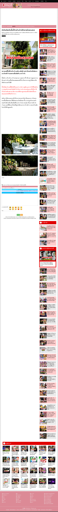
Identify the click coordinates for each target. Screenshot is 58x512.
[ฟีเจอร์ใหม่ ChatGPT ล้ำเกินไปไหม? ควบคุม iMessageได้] (33, 459)
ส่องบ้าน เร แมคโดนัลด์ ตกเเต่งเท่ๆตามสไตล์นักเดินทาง (33, 486)
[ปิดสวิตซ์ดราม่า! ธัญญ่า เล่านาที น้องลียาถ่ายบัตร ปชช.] (43, 202)
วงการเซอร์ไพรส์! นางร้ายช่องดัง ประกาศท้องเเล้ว (51, 371)
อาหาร (30, 1)
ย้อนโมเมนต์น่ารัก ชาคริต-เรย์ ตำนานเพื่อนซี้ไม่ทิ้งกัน (51, 392)
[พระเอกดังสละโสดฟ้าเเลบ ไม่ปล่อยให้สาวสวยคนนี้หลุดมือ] (43, 271)
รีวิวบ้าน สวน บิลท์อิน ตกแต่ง (15, 32)
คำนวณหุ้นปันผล (48, 499)
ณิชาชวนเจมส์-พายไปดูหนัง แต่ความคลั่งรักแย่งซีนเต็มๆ (51, 435)
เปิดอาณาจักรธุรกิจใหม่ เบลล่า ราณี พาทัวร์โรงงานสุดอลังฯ (51, 65)
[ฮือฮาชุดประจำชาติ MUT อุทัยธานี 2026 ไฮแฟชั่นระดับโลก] (43, 357)
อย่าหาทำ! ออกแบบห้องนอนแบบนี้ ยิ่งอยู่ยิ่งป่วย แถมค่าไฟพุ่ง (51, 235)
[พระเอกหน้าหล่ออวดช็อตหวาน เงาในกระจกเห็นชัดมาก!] (48, 255)
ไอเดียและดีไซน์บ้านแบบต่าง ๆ (28, 32)
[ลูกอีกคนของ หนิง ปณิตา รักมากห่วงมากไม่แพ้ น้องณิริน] (6, 459)
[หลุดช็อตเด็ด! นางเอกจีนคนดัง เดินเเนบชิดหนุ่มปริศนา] (43, 209)
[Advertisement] (29, 16)
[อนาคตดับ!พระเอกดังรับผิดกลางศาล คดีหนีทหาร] (51, 459)
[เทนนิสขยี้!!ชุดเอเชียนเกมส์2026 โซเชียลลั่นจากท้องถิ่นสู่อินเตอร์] (43, 123)
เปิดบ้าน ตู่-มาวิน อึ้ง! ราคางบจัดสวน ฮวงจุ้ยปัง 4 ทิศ (51, 421)
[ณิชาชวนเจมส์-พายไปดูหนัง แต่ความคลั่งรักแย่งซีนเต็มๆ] (43, 436)
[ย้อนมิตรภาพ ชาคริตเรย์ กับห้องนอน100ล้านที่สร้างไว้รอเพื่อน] (43, 378)
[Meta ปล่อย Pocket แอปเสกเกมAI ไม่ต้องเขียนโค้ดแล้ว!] (51, 481)
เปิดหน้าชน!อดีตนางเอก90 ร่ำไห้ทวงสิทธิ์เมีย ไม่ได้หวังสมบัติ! (51, 109)
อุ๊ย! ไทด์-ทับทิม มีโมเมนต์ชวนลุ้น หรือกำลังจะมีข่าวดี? (51, 285)
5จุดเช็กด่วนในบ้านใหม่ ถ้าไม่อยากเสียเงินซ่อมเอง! (51, 227)
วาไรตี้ (4, 499)
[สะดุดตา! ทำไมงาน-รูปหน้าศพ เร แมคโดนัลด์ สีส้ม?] (43, 335)
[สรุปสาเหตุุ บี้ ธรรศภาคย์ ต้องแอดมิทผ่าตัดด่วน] (42, 448)
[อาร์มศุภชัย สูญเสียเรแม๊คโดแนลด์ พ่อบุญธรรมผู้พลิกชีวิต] (43, 102)
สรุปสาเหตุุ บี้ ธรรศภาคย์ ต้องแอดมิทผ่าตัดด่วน (42, 453)
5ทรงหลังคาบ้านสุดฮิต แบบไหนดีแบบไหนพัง (51, 242)
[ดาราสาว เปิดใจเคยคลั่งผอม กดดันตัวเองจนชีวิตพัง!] (51, 448)
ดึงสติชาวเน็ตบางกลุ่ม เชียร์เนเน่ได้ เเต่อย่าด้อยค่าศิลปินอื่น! (51, 59)
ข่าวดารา (4, 1)
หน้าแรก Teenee (6, 493)
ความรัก (32, 493)
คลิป (4, 497)
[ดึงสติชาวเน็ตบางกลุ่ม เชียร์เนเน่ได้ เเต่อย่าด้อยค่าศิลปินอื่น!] (43, 59)
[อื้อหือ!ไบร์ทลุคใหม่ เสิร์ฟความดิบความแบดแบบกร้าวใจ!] (43, 314)
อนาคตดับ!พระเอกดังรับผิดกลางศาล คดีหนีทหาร (51, 464)
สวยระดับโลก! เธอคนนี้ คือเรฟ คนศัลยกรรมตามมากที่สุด (51, 407)
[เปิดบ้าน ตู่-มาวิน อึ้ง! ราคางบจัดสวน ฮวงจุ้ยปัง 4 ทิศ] (43, 421)
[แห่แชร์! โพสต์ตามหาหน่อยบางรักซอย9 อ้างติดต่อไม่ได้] (15, 470)
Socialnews (37, 1)
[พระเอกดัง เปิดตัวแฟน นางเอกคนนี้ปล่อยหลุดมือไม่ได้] (24, 481)
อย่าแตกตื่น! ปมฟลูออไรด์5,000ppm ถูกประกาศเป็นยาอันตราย (51, 180)
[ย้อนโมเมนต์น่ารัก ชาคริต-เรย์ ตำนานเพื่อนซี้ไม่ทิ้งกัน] (43, 393)
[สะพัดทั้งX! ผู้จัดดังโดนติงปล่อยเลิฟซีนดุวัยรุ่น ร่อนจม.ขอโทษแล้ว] (43, 116)
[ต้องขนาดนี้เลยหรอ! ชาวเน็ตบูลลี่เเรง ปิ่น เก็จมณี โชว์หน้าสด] (43, 137)
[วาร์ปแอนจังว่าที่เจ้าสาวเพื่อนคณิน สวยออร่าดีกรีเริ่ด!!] (43, 278)
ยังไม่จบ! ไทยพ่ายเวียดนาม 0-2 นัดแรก (6, 453)
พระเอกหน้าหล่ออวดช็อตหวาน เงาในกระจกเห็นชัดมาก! (46, 264)
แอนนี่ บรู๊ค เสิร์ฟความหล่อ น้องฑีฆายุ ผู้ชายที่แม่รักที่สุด (51, 299)
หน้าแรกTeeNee (6, 32)
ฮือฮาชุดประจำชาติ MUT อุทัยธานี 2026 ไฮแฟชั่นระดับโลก (51, 356)
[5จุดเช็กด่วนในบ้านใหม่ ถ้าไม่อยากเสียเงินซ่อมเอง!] (43, 228)
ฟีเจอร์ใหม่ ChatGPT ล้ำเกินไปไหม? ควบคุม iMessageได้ (33, 464)
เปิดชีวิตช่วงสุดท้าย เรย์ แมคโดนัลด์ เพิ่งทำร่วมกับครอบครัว (51, 216)
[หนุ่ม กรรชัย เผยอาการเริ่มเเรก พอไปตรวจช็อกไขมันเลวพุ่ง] (43, 80)
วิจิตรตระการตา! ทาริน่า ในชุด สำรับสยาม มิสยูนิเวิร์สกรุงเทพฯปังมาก (51, 364)
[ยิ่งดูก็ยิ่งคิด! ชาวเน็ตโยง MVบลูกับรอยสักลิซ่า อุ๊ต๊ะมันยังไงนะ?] (43, 173)
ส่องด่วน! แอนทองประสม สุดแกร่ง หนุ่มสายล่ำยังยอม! (51, 342)
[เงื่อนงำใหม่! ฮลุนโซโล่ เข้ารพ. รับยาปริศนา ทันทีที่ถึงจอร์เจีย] (43, 188)
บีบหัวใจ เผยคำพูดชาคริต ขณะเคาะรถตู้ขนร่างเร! (51, 194)
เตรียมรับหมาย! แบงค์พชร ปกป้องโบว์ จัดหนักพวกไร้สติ (24, 475)
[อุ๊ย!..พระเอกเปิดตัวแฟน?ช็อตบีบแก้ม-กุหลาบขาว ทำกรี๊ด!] (43, 321)
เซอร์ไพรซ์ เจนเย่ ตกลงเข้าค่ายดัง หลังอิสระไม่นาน (24, 464)
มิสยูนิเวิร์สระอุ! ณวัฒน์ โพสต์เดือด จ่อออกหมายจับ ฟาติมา (51, 52)
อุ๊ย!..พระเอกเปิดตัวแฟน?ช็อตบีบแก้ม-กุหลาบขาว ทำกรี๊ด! (51, 321)
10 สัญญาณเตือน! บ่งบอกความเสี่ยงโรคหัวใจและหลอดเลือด (15, 464)
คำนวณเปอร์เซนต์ (48, 496)
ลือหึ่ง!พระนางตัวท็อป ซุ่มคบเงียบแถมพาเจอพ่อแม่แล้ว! (33, 475)
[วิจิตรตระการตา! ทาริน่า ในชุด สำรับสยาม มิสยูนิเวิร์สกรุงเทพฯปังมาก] (43, 364)
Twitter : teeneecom (41, 509)
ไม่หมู (26, 1)
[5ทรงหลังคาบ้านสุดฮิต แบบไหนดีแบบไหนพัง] (43, 242)
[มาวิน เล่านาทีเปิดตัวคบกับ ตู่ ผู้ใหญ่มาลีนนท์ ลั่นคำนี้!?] (42, 481)
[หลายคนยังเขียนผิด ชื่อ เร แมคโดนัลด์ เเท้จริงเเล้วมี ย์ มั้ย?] (43, 145)
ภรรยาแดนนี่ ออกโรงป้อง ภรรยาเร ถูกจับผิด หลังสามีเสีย (51, 159)
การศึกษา (42, 1)
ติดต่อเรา (50, 509)
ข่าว (3, 496)
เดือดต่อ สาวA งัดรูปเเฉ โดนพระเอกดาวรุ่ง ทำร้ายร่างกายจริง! (51, 73)
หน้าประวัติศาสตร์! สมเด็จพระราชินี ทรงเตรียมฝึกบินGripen (51, 87)
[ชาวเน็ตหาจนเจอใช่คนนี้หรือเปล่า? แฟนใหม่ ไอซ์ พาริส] (43, 292)
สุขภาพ (4, 502)
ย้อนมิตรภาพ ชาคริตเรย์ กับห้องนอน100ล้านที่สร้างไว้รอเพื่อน (51, 378)
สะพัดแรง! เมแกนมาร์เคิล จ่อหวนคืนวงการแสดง (24, 453)
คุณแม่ (32, 496)
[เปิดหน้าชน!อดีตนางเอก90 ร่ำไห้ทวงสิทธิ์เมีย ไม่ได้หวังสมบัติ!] (43, 109)
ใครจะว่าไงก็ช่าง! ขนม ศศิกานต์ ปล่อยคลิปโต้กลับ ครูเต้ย (15, 486)
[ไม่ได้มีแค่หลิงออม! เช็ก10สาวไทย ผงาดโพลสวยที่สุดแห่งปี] (43, 428)
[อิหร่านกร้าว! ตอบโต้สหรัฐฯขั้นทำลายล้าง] (42, 459)
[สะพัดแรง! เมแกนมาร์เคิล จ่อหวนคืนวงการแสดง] (24, 448)
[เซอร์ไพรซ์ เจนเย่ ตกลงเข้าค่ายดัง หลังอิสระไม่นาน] (24, 459)
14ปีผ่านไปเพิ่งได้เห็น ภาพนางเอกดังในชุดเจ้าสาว (51, 349)
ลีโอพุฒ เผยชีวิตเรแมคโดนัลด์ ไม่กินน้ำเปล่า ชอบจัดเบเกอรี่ (51, 166)
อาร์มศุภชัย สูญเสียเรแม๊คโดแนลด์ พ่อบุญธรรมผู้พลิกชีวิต (51, 101)
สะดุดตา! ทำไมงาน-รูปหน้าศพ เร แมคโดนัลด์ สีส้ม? (51, 335)
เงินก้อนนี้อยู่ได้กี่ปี (48, 502)
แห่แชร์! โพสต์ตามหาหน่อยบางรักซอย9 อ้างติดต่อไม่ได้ (15, 475)
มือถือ (18, 499)
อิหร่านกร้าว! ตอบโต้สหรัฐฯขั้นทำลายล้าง (42, 464)
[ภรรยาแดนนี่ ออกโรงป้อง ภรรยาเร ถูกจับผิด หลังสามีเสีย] (43, 159)
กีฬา (22, 1)
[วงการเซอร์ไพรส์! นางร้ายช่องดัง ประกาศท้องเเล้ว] (43, 371)
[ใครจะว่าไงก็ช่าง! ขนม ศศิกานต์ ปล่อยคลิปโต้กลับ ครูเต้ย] (15, 481)
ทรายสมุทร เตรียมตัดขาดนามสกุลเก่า (51, 474)
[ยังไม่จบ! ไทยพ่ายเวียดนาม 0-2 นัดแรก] (6, 448)
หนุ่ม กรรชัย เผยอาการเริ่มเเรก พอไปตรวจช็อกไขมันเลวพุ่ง (51, 80)
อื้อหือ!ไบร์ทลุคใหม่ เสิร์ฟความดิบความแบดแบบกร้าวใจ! (51, 313)
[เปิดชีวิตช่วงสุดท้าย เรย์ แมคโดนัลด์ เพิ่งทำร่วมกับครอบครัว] (43, 216)
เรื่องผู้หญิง (19, 502)
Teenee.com (33, 508)
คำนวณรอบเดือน (48, 500)
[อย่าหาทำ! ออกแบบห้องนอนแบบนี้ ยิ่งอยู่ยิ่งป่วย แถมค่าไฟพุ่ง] (43, 235)
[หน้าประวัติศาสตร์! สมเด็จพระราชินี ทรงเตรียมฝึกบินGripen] (43, 87)
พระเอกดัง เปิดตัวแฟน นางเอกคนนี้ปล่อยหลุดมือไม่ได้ (24, 486)
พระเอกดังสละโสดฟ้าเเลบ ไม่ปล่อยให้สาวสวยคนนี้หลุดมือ (51, 270)
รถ (17, 493)
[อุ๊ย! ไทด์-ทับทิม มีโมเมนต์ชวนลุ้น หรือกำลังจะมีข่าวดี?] (43, 285)
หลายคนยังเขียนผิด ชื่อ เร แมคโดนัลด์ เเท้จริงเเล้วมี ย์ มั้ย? (51, 144)
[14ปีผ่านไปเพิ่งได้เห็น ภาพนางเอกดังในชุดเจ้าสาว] (43, 350)
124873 (13, 26)
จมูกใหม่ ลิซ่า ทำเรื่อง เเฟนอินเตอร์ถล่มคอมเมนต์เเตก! (51, 399)
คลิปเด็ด (14, 1)
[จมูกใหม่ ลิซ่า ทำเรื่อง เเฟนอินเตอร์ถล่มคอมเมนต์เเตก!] (43, 400)
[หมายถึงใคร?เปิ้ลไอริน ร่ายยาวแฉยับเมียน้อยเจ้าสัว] (33, 448)
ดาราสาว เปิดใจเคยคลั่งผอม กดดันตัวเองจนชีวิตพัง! (51, 453)
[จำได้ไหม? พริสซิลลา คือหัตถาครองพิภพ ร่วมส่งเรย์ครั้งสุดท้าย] (43, 307)
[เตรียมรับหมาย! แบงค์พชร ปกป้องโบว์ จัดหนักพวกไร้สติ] (24, 470)
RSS (47, 509)
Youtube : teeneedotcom (11, 509)
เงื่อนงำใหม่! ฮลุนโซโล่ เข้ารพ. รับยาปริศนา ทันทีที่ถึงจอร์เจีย (51, 188)
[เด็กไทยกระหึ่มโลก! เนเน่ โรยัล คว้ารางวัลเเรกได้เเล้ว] (43, 152)
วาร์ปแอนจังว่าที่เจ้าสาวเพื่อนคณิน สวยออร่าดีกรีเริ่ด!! (51, 277)
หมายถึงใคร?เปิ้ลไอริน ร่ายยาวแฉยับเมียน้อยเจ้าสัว (33, 453)
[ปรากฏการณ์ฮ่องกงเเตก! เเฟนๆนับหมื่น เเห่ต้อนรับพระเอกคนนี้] (43, 414)
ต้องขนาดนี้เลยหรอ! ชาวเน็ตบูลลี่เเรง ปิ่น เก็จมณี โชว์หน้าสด (51, 137)
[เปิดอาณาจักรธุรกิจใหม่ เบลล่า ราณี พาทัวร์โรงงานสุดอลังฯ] (43, 66)
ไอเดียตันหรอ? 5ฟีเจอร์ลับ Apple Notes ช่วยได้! (6, 486)
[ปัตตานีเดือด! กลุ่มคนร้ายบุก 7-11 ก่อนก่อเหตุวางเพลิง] (48, 38)
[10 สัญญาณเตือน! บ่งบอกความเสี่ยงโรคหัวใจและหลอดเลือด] (15, 459)
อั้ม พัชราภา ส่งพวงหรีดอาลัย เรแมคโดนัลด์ (50, 94)
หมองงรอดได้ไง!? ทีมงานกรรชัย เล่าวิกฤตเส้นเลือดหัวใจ (51, 130)
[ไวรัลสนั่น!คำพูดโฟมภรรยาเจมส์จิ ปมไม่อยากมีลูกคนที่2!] (15, 448)
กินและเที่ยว (19, 500)
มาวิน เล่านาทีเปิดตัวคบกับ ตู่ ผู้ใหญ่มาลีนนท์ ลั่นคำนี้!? (42, 486)
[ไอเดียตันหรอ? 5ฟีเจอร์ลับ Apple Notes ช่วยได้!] (6, 481)
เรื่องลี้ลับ (18, 497)
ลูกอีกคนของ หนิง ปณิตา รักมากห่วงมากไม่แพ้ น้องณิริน (6, 464)
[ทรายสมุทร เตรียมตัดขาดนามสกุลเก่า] (51, 470)
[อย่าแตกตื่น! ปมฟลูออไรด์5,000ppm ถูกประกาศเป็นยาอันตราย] (43, 181)
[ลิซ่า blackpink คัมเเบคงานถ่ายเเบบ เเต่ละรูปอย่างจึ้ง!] (43, 328)
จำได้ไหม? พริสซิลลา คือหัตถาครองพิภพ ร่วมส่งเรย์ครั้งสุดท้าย (51, 306)
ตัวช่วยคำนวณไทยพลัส (49, 503)
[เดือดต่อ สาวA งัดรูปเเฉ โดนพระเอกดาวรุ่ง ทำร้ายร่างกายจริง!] (43, 73)
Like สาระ (18, 1)
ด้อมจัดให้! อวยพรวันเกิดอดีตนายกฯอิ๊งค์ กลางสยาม (42, 475)
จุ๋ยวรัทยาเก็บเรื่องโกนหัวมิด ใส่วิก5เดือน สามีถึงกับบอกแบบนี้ (51, 385)
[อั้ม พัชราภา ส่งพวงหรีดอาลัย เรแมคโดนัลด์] (43, 94)
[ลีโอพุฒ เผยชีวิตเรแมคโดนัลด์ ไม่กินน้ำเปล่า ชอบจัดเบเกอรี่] (43, 166)
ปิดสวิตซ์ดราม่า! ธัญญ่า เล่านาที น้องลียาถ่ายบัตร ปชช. (51, 202)
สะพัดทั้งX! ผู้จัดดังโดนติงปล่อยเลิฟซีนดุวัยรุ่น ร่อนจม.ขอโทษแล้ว (51, 116)
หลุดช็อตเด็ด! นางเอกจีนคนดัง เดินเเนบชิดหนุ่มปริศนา (50, 209)
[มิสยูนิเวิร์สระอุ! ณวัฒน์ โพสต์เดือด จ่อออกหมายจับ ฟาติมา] (43, 52)
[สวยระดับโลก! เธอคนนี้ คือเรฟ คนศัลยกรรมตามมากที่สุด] (43, 407)
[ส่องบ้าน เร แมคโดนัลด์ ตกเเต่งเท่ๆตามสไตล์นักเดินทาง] (33, 481)
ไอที (31, 497)
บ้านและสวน (33, 499)
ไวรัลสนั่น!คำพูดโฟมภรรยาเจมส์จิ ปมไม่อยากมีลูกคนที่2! (15, 453)
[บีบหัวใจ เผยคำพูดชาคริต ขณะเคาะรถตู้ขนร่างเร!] (43, 195)
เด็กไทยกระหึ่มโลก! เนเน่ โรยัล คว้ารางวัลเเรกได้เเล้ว (51, 151)
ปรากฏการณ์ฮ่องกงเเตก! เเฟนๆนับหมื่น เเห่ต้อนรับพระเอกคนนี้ (51, 414)
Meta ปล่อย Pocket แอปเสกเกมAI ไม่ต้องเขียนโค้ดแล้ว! (51, 486)
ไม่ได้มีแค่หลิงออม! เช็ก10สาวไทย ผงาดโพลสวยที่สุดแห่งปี (51, 428)
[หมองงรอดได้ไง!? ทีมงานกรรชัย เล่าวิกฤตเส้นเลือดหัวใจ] (43, 130)
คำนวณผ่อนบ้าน (48, 497)
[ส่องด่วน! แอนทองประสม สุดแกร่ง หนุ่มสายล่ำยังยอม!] (43, 342)
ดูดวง (32, 502)
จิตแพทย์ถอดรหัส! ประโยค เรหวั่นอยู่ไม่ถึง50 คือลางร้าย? (6, 475)
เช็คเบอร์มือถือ (33, 500)
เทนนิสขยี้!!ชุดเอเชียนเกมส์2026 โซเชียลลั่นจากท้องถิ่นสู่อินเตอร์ (51, 123)
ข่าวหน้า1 (9, 1)
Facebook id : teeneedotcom (31, 509)
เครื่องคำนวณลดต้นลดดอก (49, 493)
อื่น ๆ (46, 1)
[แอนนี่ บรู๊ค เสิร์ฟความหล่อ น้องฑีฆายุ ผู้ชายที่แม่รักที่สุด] (43, 299)
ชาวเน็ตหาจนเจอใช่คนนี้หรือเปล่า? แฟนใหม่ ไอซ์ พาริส (51, 292)
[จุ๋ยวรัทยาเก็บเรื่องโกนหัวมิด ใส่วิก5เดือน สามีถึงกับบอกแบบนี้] (43, 385)
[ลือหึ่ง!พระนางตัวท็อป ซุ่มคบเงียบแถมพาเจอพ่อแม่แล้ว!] (33, 470)
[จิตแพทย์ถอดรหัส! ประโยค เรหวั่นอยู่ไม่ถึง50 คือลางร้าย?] (6, 470)
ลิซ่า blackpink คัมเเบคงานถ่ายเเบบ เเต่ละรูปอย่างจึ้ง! (51, 328)
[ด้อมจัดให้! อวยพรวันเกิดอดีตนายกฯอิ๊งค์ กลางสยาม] (42, 470)
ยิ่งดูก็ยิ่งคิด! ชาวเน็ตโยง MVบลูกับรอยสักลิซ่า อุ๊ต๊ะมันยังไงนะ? (51, 173)
